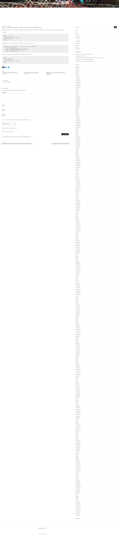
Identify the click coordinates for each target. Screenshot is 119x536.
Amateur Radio (78, 43)
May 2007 (77, 435)
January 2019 (78, 223)
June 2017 (77, 256)
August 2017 (77, 252)
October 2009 (78, 414)
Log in (76, 32)
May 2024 (77, 111)
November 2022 (78, 143)
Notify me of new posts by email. (7, 131)
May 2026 (77, 71)
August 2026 (77, 66)
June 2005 (77, 475)
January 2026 (78, 78)
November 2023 (78, 122)
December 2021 (78, 162)
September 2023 (78, 125)
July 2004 (77, 494)
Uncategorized (78, 48)
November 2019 (78, 205)
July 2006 (77, 452)
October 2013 (78, 332)
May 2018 (77, 237)
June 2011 (77, 379)
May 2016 (77, 278)
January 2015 (78, 306)
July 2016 (77, 275)
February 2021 (78, 179)
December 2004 (78, 485)
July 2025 (77, 89)
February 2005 (78, 482)
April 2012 (77, 362)
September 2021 (78, 167)
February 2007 (78, 440)
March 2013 (77, 343)
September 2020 (78, 188)
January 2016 (78, 285)
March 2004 (77, 501)
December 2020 (78, 183)
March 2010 (77, 405)
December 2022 (78, 141)
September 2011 (78, 374)
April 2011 (77, 383)
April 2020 (77, 197)
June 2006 (77, 454)
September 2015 (78, 292)
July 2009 (77, 419)
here (62, 29)
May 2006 (77, 456)
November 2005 (78, 466)
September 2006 (78, 449)
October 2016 (78, 270)
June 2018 (77, 235)
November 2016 (78, 268)
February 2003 (78, 513)
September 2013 (78, 334)
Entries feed (77, 34)
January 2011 (77, 388)
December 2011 (78, 369)
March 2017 (77, 261)
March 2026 (77, 75)
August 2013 (77, 336)
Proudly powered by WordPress (43, 533)
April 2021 (77, 176)
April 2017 (77, 259)
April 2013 (77, 341)
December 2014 (78, 308)
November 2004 (78, 487)
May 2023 (77, 132)
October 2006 (78, 447)
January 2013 (78, 346)
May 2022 (77, 153)
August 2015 (77, 294)
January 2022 (78, 160)
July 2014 (77, 317)
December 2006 (78, 444)
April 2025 (77, 92)
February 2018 (78, 242)
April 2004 (77, 499)
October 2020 (78, 186)
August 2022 (77, 148)
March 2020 (77, 198)
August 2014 (77, 315)
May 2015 (77, 299)
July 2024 (77, 108)
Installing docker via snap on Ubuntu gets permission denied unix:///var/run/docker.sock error (89, 57)
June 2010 (77, 400)
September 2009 (78, 416)
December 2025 (78, 80)
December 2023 (78, 120)
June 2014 (77, 318)
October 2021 (78, 165)
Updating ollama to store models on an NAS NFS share (84, 54)
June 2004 (77, 496)
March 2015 (77, 303)
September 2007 (78, 428)
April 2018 (77, 238)
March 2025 (77, 94)
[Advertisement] (59, 14)
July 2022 (77, 150)
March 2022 (77, 157)
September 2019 (78, 209)
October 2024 (78, 103)
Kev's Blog (6, 80)
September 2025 (78, 85)
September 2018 (78, 230)
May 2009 (77, 423)
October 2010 (78, 393)
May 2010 (77, 402)
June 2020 (77, 193)
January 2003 (78, 515)
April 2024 (77, 113)
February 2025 (78, 96)
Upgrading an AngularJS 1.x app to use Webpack (31, 72)
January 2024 (78, 118)
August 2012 (77, 355)
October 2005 (78, 468)
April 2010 (77, 404)
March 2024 (77, 115)
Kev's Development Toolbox (53, 3)
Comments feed (78, 36)
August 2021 (77, 169)
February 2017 (78, 263)
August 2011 (77, 376)
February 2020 (78, 200)
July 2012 (77, 357)
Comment (4, 92)
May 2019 (77, 216)
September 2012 (78, 353)
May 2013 (77, 339)
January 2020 (78, 202)
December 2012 (78, 348)
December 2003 (78, 506)
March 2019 (77, 219)
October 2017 (78, 249)
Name (3, 105)
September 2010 (78, 395)
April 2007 (77, 437)
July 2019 (77, 212)
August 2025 (77, 87)
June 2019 (77, 214)
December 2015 (78, 287)
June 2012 (77, 358)
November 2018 (78, 226)
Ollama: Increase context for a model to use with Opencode (84, 59)
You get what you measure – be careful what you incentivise (84, 61)
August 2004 (78, 492)
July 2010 (77, 398)
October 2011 (78, 372)
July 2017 (77, 254)
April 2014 (77, 322)
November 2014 (78, 310)
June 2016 (77, 277)
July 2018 (77, 233)
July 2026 (77, 68)
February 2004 (78, 503)
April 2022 (77, 155)
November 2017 (78, 247)
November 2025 (78, 82)
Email (3, 110)
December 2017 (78, 245)
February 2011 (78, 386)
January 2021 (78, 181)
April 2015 (77, 301)
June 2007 (77, 433)
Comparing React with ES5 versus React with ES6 (9, 72)
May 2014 (77, 320)
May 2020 (77, 195)
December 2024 (78, 99)
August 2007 (77, 430)
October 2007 (78, 426)
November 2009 (78, 412)
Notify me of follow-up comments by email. (9, 128)
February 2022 (78, 158)
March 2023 (77, 136)
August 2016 (77, 273)
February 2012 (78, 365)
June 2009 (77, 421)
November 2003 (78, 508)
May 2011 (77, 381)
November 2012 (78, 350)
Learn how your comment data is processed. (23, 136)
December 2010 (78, 390)
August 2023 (77, 127)
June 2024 (77, 110)
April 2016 (77, 280)
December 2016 (78, 266)
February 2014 (78, 325)
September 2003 (78, 510)
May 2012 (77, 360)
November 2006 (78, 445)
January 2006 (78, 463)
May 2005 (77, 477)
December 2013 (78, 329)
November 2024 (78, 101)
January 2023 (78, 139)
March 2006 (77, 459)
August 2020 (77, 190)
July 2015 (77, 296)
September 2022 (78, 146)
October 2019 (78, 207)
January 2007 (78, 442)
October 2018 (78, 228)
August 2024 (77, 106)
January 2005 (78, 484)
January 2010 (78, 409)
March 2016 (77, 282)
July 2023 (77, 129)
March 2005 (77, 480)
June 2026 (77, 70)
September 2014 (78, 313)
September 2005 (78, 470)
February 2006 (78, 461)
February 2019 (78, 221)
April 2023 (77, 134)
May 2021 (77, 174)
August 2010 (77, 397)
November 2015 (78, 289)
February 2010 (78, 407)
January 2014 (78, 327)
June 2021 (77, 172)
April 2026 (77, 73)
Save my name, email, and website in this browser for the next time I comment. (16, 119)
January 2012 (78, 367)
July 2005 (77, 473)
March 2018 (77, 240)
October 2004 (78, 489)
